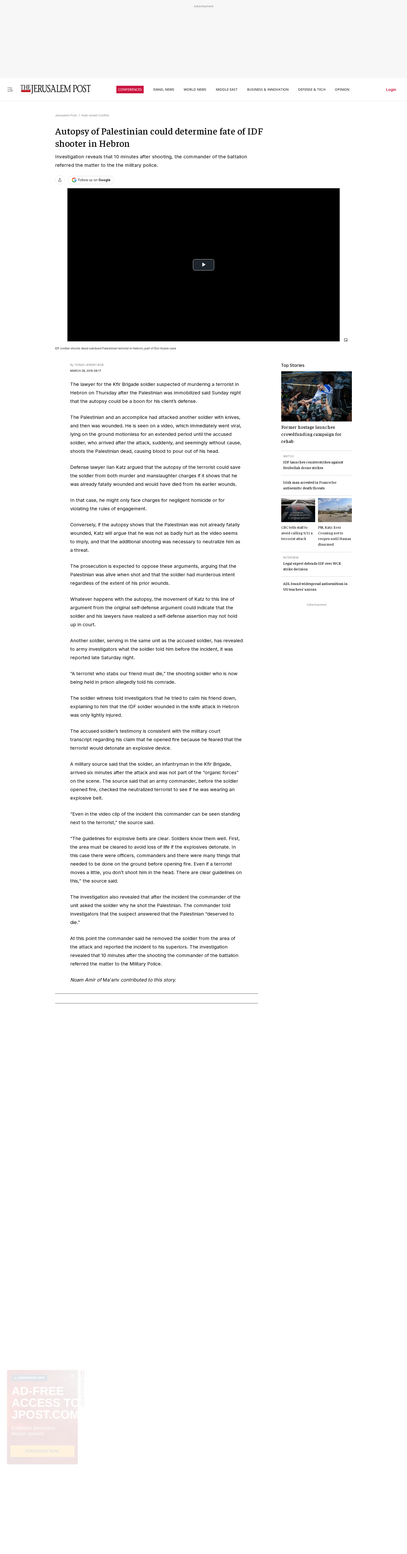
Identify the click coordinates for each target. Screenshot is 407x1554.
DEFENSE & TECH (312, 89)
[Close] (346, 340)
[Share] (60, 180)
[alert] (42, 1500)
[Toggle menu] (10, 89)
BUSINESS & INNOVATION (268, 89)
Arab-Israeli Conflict (95, 115)
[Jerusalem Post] (52, 89)
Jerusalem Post (66, 115)
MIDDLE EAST (227, 89)
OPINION (342, 89)
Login (391, 89)
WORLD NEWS (195, 89)
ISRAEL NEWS (163, 89)
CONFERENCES (130, 89)
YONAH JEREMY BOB (89, 365)
